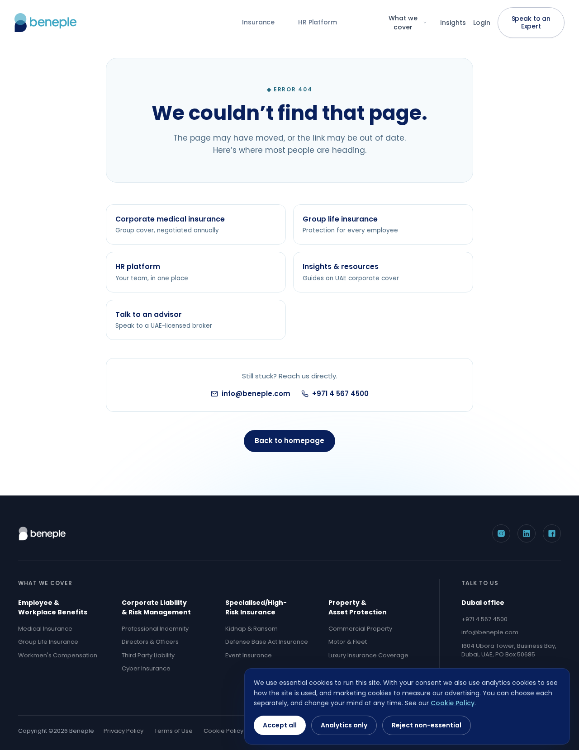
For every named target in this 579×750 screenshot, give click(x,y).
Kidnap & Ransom (251, 628)
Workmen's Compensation (57, 655)
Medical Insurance (45, 628)
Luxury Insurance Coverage (368, 655)
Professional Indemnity (155, 628)
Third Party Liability (148, 655)
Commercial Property (360, 628)
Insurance (258, 22)
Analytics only (344, 725)
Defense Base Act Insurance (266, 641)
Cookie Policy (223, 730)
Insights (453, 22)
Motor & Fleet (347, 641)
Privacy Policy (123, 730)
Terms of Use (173, 730)
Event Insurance (248, 655)
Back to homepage (289, 440)
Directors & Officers (150, 641)
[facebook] (552, 533)
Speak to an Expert (531, 22)
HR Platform (317, 22)
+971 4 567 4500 (340, 393)
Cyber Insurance (146, 668)
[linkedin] (526, 533)
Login (481, 22)
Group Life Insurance (48, 641)
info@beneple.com (256, 393)
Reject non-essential (426, 725)
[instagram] (501, 533)
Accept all (280, 725)
